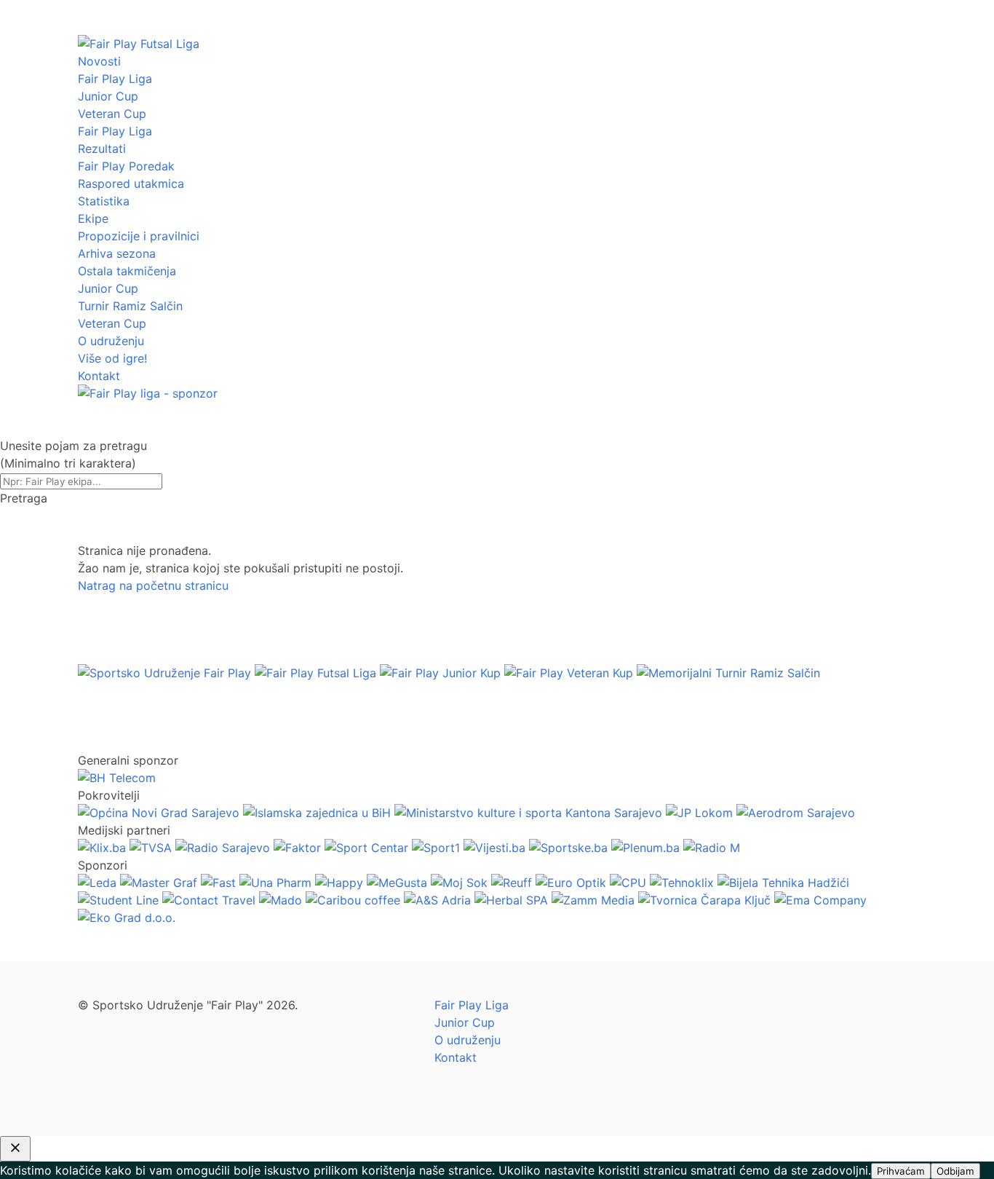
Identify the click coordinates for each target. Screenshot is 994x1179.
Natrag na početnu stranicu (153, 585)
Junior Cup (108, 96)
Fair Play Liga (115, 78)
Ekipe (93, 218)
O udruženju (111, 341)
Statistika (104, 201)
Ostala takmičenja (127, 271)
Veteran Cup (112, 113)
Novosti (99, 61)
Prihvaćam (901, 1171)
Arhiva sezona (117, 253)
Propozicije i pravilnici (138, 236)
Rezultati (102, 148)
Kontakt (99, 375)
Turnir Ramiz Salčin (130, 306)
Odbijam (955, 1171)
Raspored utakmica (131, 183)
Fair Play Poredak (126, 166)
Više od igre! (112, 358)
